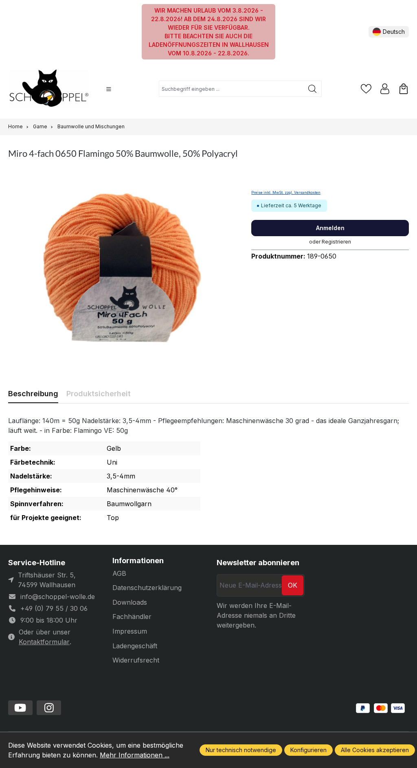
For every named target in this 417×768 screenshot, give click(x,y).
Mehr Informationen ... (134, 755)
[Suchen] (312, 89)
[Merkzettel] (366, 88)
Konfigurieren (308, 749)
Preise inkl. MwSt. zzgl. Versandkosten (285, 193)
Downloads (129, 602)
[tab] (33, 393)
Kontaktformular (44, 642)
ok (292, 585)
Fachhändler (131, 616)
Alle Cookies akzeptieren (375, 749)
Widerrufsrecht (135, 660)
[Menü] (109, 89)
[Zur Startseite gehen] (49, 89)
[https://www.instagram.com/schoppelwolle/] (49, 707)
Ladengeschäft (134, 646)
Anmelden (330, 227)
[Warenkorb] (403, 88)
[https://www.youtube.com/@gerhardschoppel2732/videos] (20, 707)
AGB (119, 573)
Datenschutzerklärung (147, 588)
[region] (121, 267)
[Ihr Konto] (385, 88)
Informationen (138, 560)
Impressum (129, 631)
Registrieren (336, 242)
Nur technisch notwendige (241, 749)
